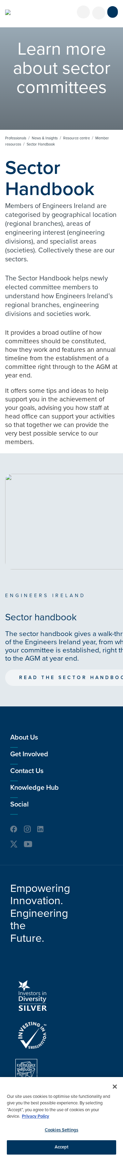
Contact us (26, 771)
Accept (62, 1147)
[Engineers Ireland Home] (8, 12)
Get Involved (29, 754)
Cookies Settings (61, 1130)
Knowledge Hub (34, 788)
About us (24, 737)
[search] (98, 12)
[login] (83, 11)
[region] (61, 1117)
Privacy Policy (35, 1116)
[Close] (114, 1086)
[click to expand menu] (112, 12)
